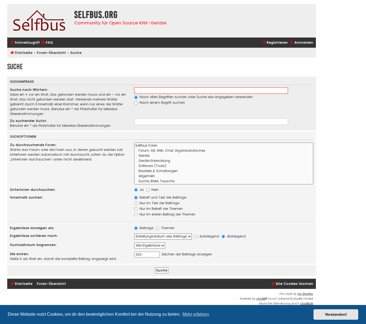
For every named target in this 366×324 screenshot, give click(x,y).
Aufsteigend (208, 236)
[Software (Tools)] (224, 166)
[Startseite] (39, 20)
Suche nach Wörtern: (29, 89)
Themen (167, 228)
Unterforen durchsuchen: (33, 189)
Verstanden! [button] (336, 314)
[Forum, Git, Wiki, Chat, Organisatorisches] (224, 150)
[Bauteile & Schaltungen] (224, 171)
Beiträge (146, 228)
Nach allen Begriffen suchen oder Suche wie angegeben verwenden (196, 97)
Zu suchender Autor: (28, 120)
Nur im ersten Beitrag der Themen (167, 214)
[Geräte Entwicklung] (224, 160)
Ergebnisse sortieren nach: (34, 235)
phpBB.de (306, 303)
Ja (141, 189)
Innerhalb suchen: (26, 197)
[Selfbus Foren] (224, 145)
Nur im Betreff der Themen (161, 208)
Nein (154, 189)
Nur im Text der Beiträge (159, 203)
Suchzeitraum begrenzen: (33, 245)
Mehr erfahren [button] (195, 314)
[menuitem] (47, 42)
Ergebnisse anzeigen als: (32, 228)
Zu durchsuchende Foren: (33, 145)
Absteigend (236, 236)
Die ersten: (19, 254)
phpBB (260, 299)
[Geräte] (224, 155)
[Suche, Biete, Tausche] (224, 181)
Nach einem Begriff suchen (162, 102)
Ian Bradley (305, 294)
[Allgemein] (224, 176)
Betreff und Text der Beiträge (162, 197)
